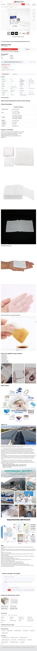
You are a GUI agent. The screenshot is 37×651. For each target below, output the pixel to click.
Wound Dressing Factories (6, 639)
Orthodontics (3, 620)
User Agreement (24, 647)
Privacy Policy (33, 647)
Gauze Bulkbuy (22, 642)
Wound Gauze (29, 639)
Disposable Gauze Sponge (14, 642)
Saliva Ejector (12, 617)
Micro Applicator (20, 617)
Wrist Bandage (32, 630)
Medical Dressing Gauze (21, 639)
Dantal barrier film (21, 618)
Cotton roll (11, 618)
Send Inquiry (9, 49)
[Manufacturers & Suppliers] (18, 2)
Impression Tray (29, 617)
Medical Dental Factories (23, 637)
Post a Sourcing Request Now (29, 589)
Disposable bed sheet (30, 620)
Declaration (28, 647)
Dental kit (19, 620)
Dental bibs (2, 617)
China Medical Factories (5, 637)
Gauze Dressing (14, 639)
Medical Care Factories (14, 637)
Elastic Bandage (25, 630)
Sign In (2, 69)
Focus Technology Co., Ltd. (12, 647)
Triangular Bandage (5, 632)
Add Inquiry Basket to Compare (18, 36)
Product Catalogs (14, 615)
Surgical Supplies (9, 630)
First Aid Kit (3, 630)
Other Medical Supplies (17, 630)
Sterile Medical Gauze (5, 642)
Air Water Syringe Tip (13, 620)
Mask (2, 618)
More (2, 643)
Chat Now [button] (28, 49)
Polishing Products (30, 618)
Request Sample (16, 51)
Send (9, 589)
